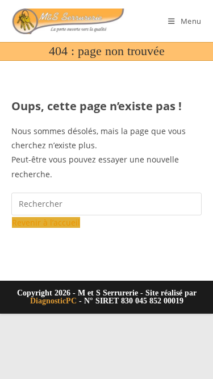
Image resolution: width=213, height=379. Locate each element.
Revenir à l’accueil (46, 222)
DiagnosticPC (53, 301)
